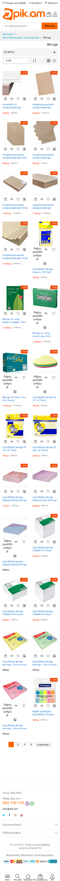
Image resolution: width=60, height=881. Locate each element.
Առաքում (37, 3)
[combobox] (22, 26)
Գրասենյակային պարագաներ (21, 37)
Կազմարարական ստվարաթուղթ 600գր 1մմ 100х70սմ (44, 157)
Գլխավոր (8, 34)
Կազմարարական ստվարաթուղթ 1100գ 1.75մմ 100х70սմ (15, 258)
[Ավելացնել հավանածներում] (18, 98)
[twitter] (3, 815)
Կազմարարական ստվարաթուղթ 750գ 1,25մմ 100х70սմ (14, 157)
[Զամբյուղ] (5, 98)
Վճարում (52, 3)
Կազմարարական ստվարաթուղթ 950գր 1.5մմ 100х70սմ (44, 107)
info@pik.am (10, 808)
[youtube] (21, 815)
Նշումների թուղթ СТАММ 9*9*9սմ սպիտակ (42, 550)
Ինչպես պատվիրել (15, 3)
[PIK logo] (24, 14)
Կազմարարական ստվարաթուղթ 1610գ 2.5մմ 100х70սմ (15, 208)
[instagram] (15, 815)
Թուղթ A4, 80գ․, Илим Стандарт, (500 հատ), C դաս (14, 322)
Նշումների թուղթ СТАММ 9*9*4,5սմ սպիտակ (12, 614)
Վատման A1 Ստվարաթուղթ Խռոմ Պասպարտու (14, 107)
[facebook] (9, 815)
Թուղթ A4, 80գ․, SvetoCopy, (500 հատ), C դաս (41, 336)
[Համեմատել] (24, 98)
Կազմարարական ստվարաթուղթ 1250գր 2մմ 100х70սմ (44, 208)
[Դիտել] (12, 98)
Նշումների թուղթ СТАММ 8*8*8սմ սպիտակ (42, 614)
